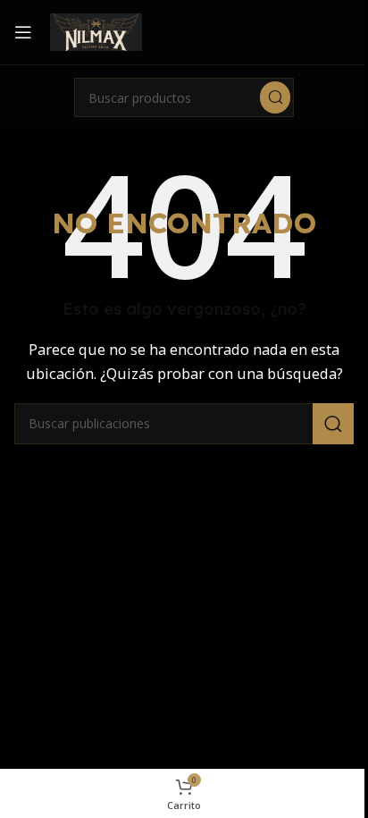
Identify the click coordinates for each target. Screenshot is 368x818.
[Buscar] (275, 97)
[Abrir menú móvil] (23, 32)
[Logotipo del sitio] (96, 30)
